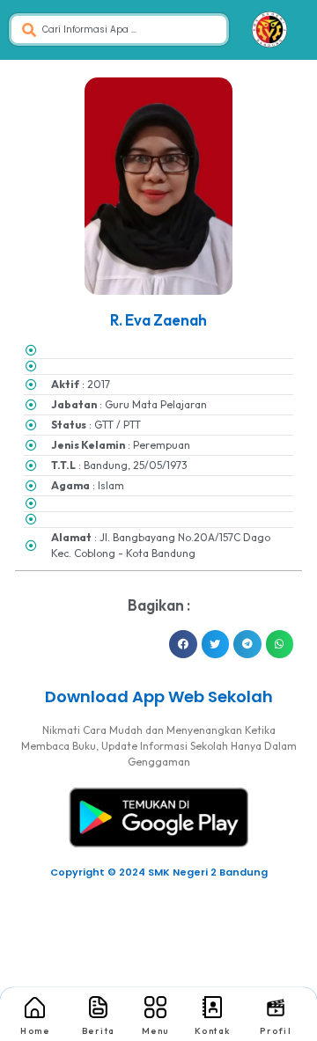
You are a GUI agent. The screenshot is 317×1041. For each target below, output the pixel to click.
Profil (275, 1031)
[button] (183, 644)
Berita (98, 1031)
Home (34, 1031)
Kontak (213, 1031)
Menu (155, 1031)
